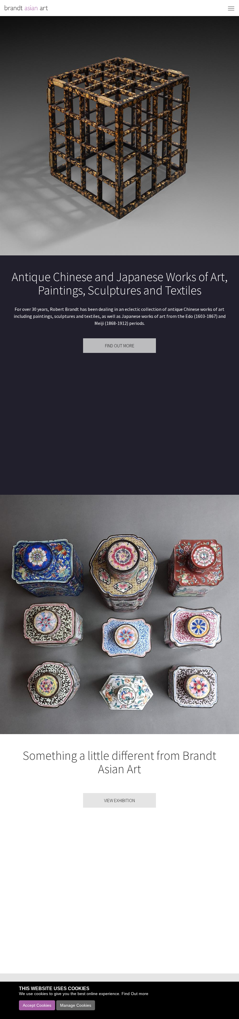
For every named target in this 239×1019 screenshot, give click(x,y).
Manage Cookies (75, 1005)
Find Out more (135, 993)
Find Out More (119, 346)
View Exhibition (119, 800)
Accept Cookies (37, 1005)
